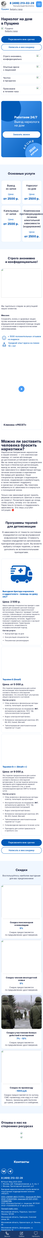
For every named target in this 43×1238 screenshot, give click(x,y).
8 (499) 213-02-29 (22, 3)
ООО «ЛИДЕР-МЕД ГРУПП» (13, 1197)
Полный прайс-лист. (9, 1209)
